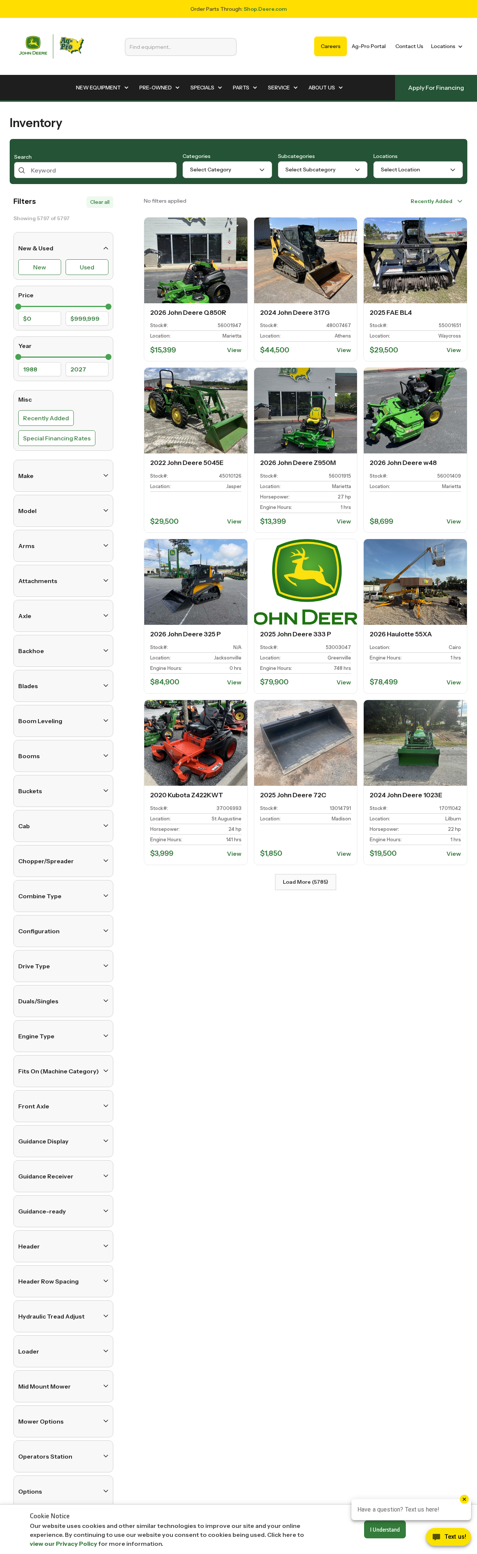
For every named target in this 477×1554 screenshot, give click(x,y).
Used (87, 267)
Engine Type (36, 1035)
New (39, 267)
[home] (51, 46)
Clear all (100, 202)
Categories (197, 156)
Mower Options (41, 1421)
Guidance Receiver (45, 1176)
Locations (385, 156)
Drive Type (34, 965)
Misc (25, 399)
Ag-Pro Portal (369, 46)
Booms (29, 755)
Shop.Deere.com (265, 9)
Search (23, 157)
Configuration (39, 930)
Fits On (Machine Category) (58, 1070)
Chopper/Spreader (46, 860)
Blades (28, 685)
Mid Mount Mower (44, 1386)
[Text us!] (448, 1538)
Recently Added (46, 417)
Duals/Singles (38, 1000)
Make (26, 475)
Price (26, 295)
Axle (24, 615)
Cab (24, 825)
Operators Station (45, 1456)
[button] (445, 46)
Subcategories (296, 156)
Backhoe (31, 650)
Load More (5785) (305, 882)
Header (29, 1246)
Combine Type (39, 895)
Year (25, 345)
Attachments (37, 580)
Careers (331, 46)
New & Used (35, 248)
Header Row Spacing (48, 1281)
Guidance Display (43, 1141)
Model (27, 510)
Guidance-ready (42, 1211)
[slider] (18, 306)
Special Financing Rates (57, 437)
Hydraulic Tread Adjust (51, 1316)
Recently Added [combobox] (431, 201)
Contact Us (409, 46)
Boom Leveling (40, 720)
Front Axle (33, 1106)
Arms (26, 545)
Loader (28, 1351)
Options (30, 1491)
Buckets (30, 790)
